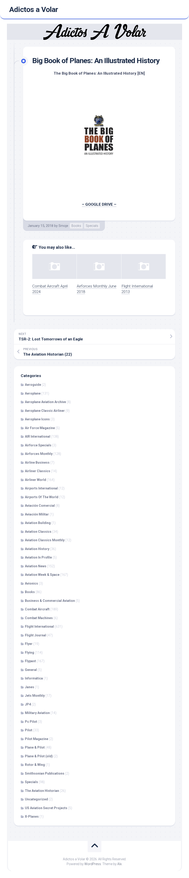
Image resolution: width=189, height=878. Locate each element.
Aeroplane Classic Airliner (45, 411)
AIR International (37, 436)
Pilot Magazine (36, 739)
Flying (29, 652)
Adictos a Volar (33, 9)
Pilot (28, 730)
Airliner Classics (37, 471)
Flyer (28, 644)
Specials (92, 226)
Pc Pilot (31, 721)
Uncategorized (36, 799)
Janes (29, 687)
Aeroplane (33, 393)
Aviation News (35, 566)
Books (76, 226)
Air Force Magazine (40, 428)
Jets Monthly (35, 695)
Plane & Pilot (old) (39, 756)
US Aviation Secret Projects (46, 808)
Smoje (63, 226)
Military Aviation (37, 713)
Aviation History (37, 549)
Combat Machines (39, 618)
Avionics (31, 583)
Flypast (30, 661)
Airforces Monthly (39, 454)
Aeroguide (33, 384)
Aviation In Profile (38, 557)
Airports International (41, 488)
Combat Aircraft (37, 609)
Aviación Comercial (40, 505)
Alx (119, 864)
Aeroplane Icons (37, 419)
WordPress (92, 864)
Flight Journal (35, 635)
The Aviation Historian (42, 791)
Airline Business (37, 462)
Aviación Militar (37, 514)
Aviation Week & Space (42, 575)
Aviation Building (38, 523)
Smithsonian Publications (44, 773)
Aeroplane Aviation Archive (45, 402)
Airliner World (35, 480)
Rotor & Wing (35, 765)
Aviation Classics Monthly (45, 540)
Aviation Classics (38, 531)
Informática (34, 678)
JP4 (28, 704)
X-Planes (32, 816)
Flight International (39, 626)
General (31, 670)
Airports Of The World (41, 497)
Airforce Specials (38, 445)
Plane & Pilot (35, 747)
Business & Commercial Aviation (50, 601)
